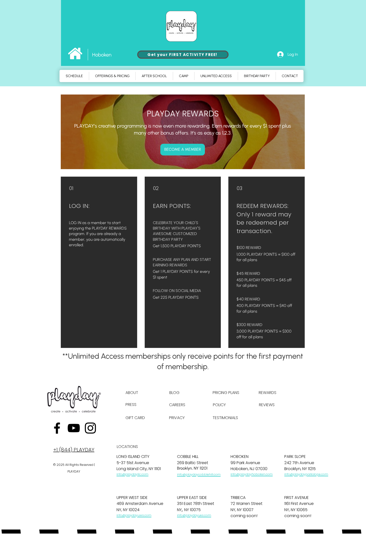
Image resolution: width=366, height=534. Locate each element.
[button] (183, 76)
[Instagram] (90, 428)
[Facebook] (57, 428)
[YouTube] (73, 428)
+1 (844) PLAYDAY (73, 449)
